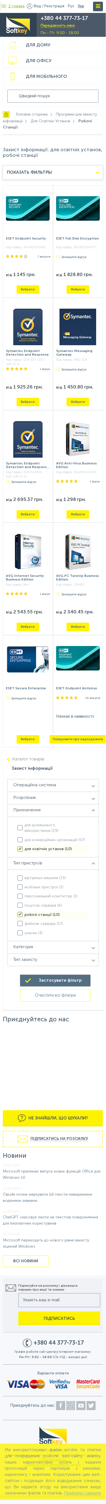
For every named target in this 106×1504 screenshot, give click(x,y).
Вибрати (28, 289)
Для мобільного (46, 76)
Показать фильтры (29, 172)
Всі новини (25, 1261)
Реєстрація (54, 6)
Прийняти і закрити (82, 1493)
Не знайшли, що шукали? (57, 1118)
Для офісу (39, 61)
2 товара (17, 6)
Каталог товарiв (28, 759)
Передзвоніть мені (58, 26)
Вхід (37, 6)
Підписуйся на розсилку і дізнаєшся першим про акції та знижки (48, 1287)
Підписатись (59, 1318)
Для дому (38, 45)
